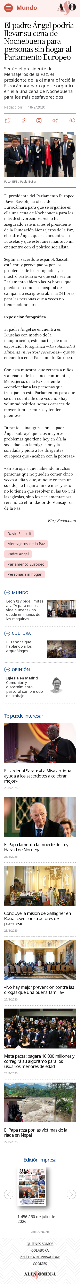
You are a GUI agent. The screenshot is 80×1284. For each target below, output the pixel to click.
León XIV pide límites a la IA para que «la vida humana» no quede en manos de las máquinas (24, 610)
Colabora (40, 1250)
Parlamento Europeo (26, 564)
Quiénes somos (40, 1244)
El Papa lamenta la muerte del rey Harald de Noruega (36, 847)
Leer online (40, 1231)
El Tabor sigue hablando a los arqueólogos (19, 646)
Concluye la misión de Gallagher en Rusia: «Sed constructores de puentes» (37, 918)
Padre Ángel (18, 553)
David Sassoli (19, 533)
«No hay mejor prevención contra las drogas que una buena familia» (39, 989)
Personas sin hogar (24, 574)
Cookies (40, 1263)
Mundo (26, 7)
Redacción (13, 107)
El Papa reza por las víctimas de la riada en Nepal (35, 1132)
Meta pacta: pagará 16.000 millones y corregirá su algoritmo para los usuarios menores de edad (39, 1061)
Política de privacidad (40, 1257)
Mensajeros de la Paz (26, 543)
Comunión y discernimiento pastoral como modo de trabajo (24, 689)
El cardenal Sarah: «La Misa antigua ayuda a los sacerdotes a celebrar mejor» (37, 776)
